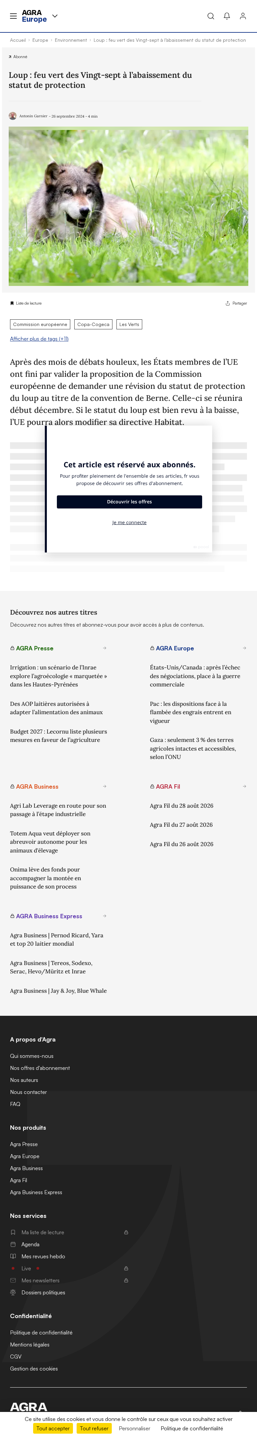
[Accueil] (37, 1407)
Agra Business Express (36, 1192)
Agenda (30, 1244)
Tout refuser (94, 1428)
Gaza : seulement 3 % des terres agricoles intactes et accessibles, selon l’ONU (193, 748)
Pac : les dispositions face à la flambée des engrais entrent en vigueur (190, 712)
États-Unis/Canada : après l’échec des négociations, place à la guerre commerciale (195, 676)
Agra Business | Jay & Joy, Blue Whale (58, 990)
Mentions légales (30, 1344)
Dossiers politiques (43, 1292)
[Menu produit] (55, 16)
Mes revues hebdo (43, 1256)
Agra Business (26, 1168)
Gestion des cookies (34, 1368)
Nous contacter (28, 1092)
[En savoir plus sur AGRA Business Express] (104, 916)
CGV (15, 1356)
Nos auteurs (24, 1080)
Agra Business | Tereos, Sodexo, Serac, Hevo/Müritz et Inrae (51, 967)
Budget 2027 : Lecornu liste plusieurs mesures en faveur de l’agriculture (58, 736)
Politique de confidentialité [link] (192, 1428)
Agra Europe (24, 1156)
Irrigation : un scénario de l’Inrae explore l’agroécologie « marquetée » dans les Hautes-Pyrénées (58, 676)
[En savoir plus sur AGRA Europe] (244, 648)
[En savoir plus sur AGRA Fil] (244, 786)
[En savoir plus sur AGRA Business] (104, 786)
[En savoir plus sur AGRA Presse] (104, 648)
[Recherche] (211, 16)
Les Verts (129, 324)
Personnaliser (134, 1428)
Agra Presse (24, 1144)
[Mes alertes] (227, 16)
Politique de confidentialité (41, 1332)
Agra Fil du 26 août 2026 (181, 844)
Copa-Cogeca (93, 324)
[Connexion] (243, 16)
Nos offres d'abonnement (40, 1068)
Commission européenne (40, 324)
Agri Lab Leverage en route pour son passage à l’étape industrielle (58, 810)
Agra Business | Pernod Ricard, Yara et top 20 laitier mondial (56, 940)
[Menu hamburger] (13, 16)
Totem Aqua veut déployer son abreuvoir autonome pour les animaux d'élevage (50, 842)
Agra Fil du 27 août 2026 (181, 824)
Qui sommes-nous (32, 1056)
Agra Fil (18, 1180)
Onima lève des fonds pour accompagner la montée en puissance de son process (45, 878)
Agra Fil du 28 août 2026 (181, 805)
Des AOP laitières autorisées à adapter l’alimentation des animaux (56, 708)
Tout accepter (53, 1428)
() (39, 338)
